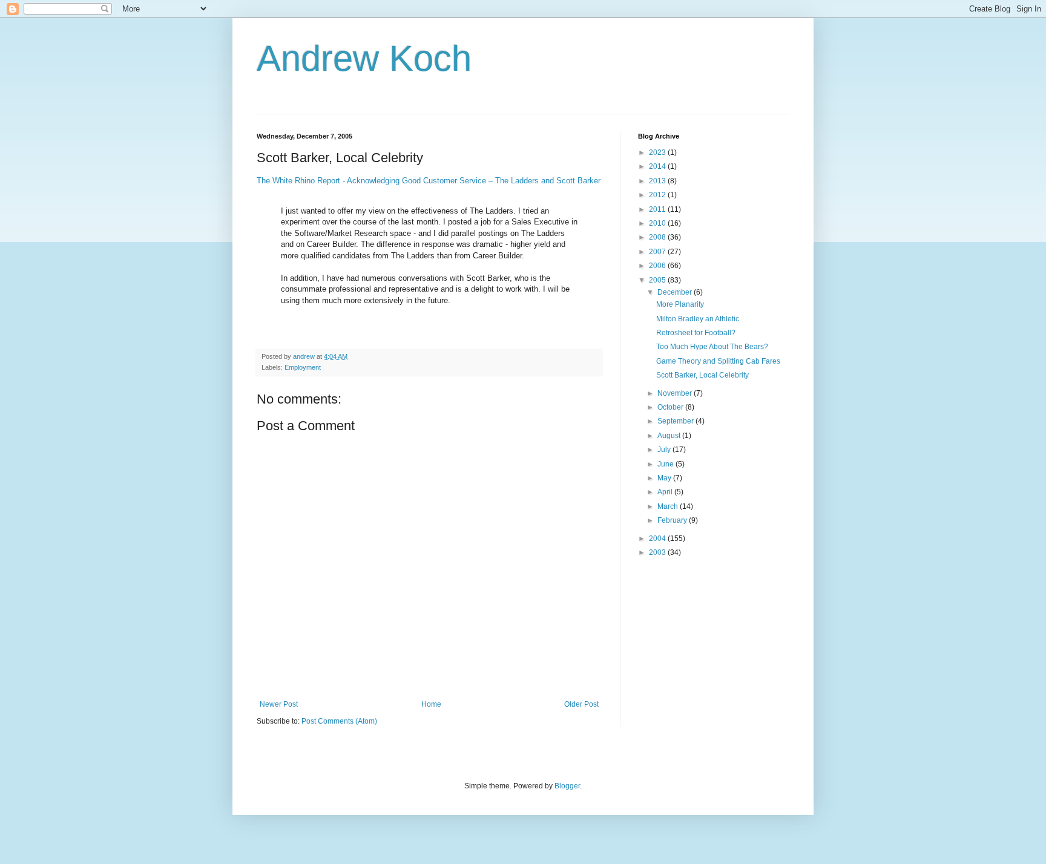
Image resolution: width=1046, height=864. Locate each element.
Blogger (567, 786)
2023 (658, 152)
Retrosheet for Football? (695, 333)
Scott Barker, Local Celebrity (702, 375)
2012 (658, 195)
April (665, 492)
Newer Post (279, 704)
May (665, 478)
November (675, 393)
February (673, 520)
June (666, 464)
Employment (303, 367)
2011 (658, 209)
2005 (658, 280)
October (671, 407)
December (675, 292)
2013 (658, 181)
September (676, 421)
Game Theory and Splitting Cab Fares (718, 361)
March (668, 506)
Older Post (581, 704)
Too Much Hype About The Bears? (712, 346)
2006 (658, 265)
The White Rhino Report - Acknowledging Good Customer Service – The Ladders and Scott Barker (428, 180)
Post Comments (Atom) (339, 721)
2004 (658, 538)
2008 (658, 237)
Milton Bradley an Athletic (697, 319)
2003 (658, 552)
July (665, 449)
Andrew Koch (364, 58)
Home (431, 704)
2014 (658, 166)
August (669, 435)
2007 (658, 251)
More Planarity (680, 304)
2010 (658, 223)
